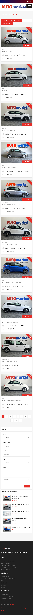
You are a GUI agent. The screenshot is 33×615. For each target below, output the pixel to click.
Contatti (3, 610)
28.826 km (19, 171)
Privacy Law (9, 608)
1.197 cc (23, 326)
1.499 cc (22, 248)
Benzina (6, 94)
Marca (5, 20)
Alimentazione (6, 442)
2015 (15, 211)
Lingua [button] (29, 1)
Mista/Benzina (8, 171)
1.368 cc (23, 94)
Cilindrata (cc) (7, 23)
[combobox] (16, 438)
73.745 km (15, 326)
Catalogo (24, 608)
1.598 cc (23, 55)
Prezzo (12, 20)
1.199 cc (23, 134)
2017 (13, 58)
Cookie (3, 608)
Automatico (7, 211)
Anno (4, 476)
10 (15, 420)
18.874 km (19, 404)
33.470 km (15, 134)
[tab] (16, 429)
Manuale (6, 58)
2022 (13, 137)
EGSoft (12, 604)
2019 (13, 289)
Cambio (5, 451)
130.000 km (14, 55)
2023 (13, 329)
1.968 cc (23, 208)
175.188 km (14, 208)
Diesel (6, 55)
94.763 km (15, 94)
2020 (13, 174)
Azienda (15, 608)
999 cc (26, 171)
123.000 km (14, 286)
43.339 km (14, 248)
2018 (13, 251)
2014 (13, 97)
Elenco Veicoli (13, 14)
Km (19, 20)
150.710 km (14, 365)
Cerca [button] (4, 429)
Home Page (4, 14)
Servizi (19, 608)
